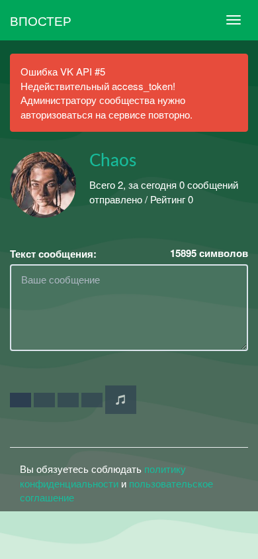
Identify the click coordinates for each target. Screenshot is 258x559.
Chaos (112, 161)
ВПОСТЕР (40, 20)
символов (209, 253)
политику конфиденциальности (103, 475)
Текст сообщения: (53, 254)
